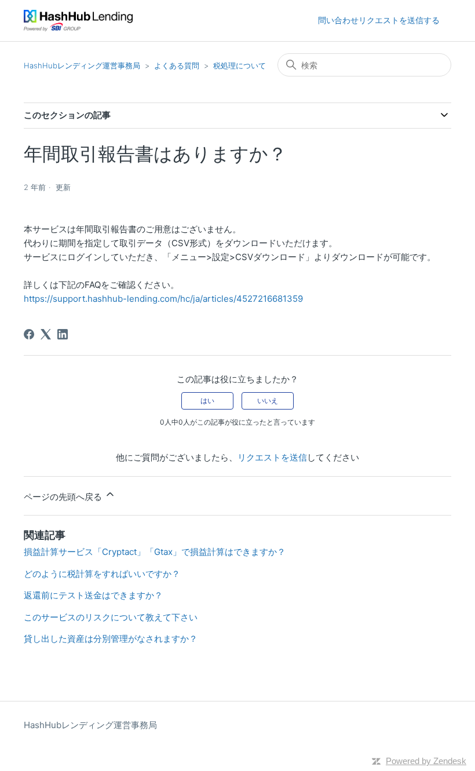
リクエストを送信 (272, 457)
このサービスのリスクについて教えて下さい (111, 617)
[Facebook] (29, 334)
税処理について (239, 65)
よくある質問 (176, 65)
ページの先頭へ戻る (64, 496)
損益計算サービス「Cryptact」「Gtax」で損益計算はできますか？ (155, 551)
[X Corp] (46, 334)
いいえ (267, 400)
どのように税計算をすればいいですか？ (102, 573)
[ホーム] (78, 20)
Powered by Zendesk (426, 761)
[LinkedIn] (62, 334)
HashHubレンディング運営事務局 (82, 65)
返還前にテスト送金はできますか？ (93, 595)
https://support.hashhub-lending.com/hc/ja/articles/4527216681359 (163, 298)
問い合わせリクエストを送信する (379, 20)
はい (207, 400)
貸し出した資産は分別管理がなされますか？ (111, 638)
